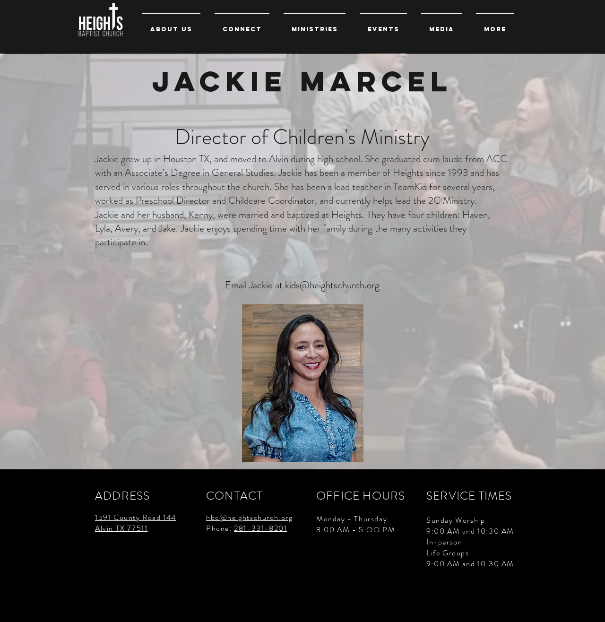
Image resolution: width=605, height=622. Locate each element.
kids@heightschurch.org (332, 285)
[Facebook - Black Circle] (590, 607)
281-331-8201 (260, 528)
